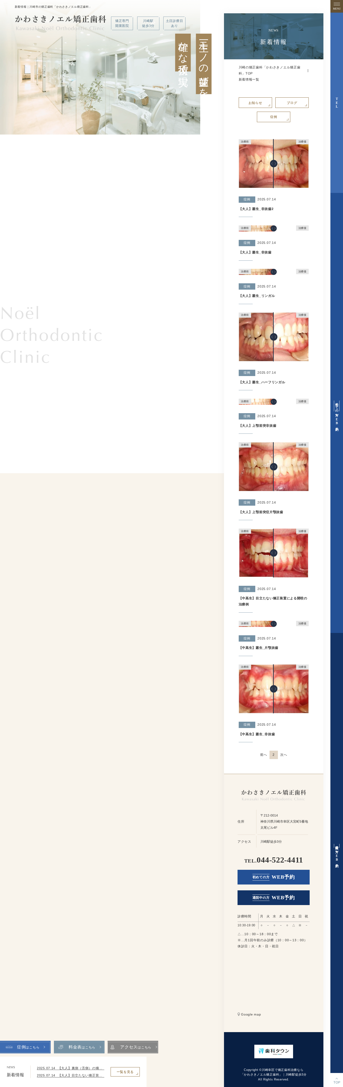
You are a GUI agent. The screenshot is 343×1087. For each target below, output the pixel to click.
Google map (251, 1014)
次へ (283, 755)
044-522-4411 (273, 860)
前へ (263, 755)
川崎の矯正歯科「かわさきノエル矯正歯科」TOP (270, 70)
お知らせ (255, 103)
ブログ (292, 103)
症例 (273, 117)
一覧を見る (125, 1072)
